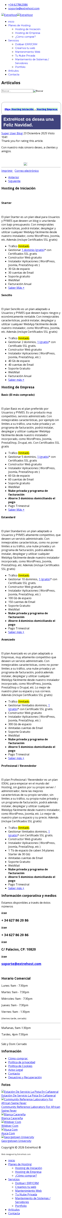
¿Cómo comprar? (25, 36)
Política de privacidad (21, 1062)
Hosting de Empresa (27, 33)
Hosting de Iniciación (27, 29)
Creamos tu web (25, 48)
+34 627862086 (18, 5)
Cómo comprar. (18, 1058)
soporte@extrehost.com (23, 8)
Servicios (13, 40)
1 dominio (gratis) (33, 250)
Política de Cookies (20, 1066)
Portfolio (20, 67)
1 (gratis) (43, 342)
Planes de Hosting (19, 25)
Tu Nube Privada (25, 55)
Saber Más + (16, 288)
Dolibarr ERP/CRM (26, 44)
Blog (20, 133)
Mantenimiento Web (27, 51)
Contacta (13, 74)
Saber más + (16, 380)
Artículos (13, 70)
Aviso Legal (15, 1070)
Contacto (14, 1073)
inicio (11, 21)
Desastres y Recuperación (25, 1077)
